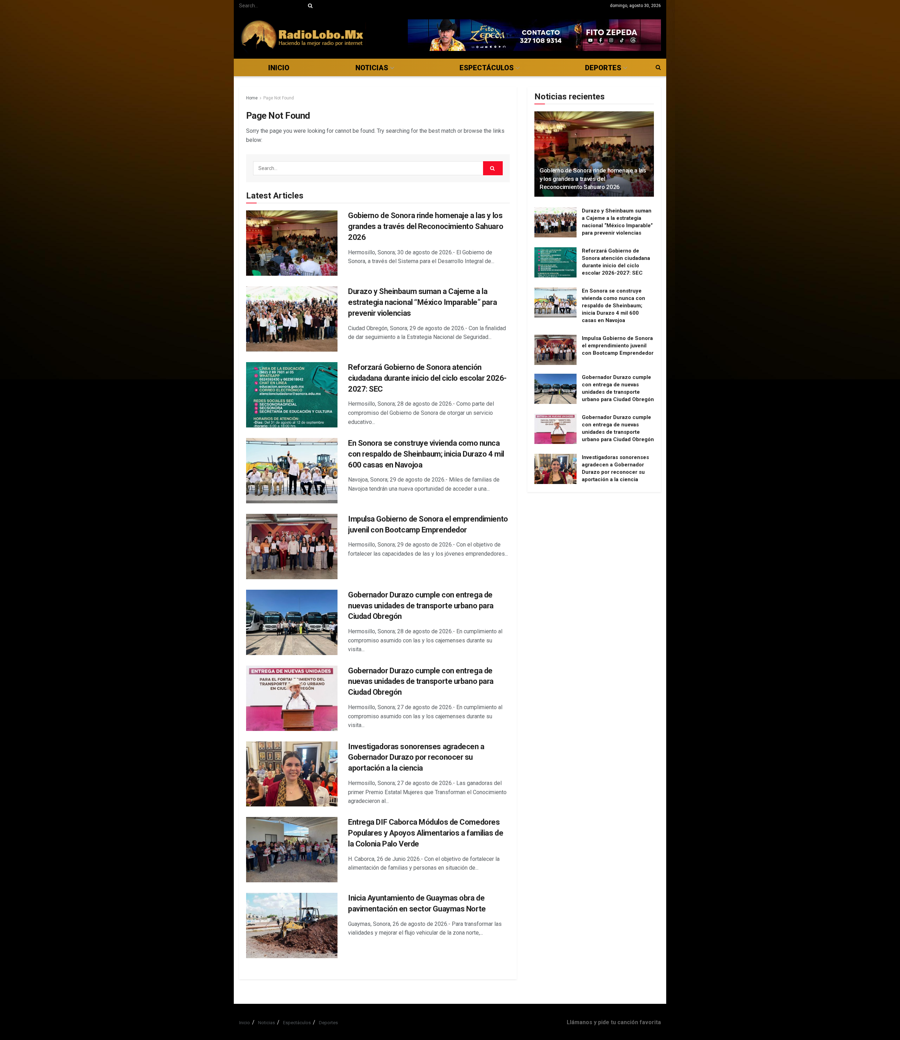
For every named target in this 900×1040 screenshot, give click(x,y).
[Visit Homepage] (302, 35)
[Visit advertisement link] (534, 35)
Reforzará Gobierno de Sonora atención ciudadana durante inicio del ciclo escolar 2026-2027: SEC (427, 378)
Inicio (278, 68)
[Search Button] (309, 5)
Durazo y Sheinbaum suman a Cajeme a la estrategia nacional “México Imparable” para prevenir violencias (422, 302)
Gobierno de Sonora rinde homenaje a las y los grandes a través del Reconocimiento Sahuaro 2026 (425, 226)
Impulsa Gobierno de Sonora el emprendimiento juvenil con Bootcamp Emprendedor (618, 345)
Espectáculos (486, 68)
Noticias (371, 68)
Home (252, 98)
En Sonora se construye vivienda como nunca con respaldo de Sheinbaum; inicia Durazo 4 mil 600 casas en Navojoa (426, 454)
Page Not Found (278, 98)
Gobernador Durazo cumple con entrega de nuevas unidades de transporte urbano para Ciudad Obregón (421, 605)
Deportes (603, 68)
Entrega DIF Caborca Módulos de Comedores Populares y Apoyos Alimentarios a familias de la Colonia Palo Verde (425, 833)
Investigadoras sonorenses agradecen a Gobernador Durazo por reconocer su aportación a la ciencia (416, 757)
